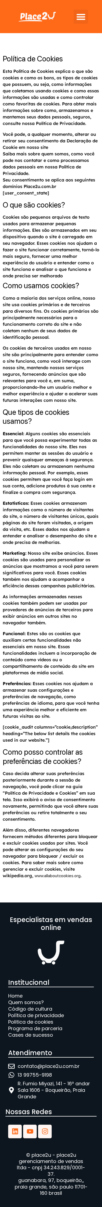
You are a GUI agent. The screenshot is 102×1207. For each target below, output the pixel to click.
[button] (81, 17)
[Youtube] (30, 1131)
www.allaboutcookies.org (58, 875)
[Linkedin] (15, 1131)
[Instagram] (45, 1131)
